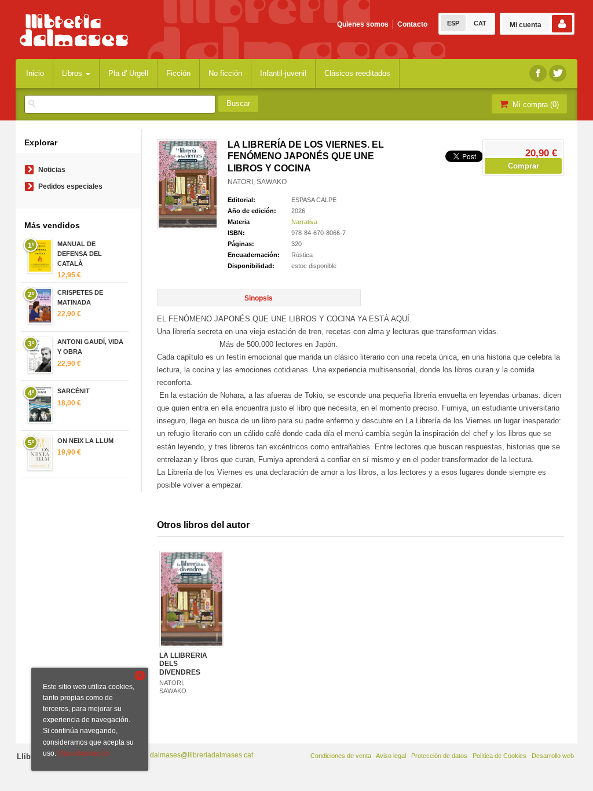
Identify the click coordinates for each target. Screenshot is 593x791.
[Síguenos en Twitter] (557, 73)
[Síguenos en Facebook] (538, 73)
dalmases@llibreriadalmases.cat (201, 755)
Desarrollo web (553, 755)
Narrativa (304, 221)
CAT (480, 23)
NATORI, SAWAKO (257, 182)
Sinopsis (258, 298)
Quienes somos (363, 24)
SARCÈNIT (73, 390)
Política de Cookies (499, 755)
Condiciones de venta (340, 755)
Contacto (412, 24)
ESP (453, 23)
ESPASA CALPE (313, 199)
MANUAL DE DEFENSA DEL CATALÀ (79, 253)
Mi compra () (534, 104)
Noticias (51, 170)
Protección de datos (439, 755)
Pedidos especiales (70, 186)
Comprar (523, 166)
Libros (73, 73)
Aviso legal (391, 755)
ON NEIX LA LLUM (85, 440)
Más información (84, 753)
